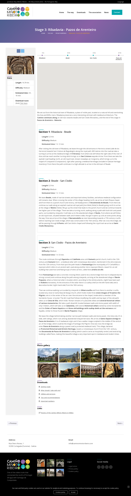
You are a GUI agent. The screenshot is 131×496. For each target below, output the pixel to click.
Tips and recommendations (50, 398)
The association (95, 12)
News (106, 12)
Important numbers (48, 401)
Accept (73, 492)
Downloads (81, 12)
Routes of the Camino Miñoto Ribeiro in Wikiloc (57, 413)
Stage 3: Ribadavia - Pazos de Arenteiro (65, 29)
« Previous (12, 423)
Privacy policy (73, 469)
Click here (23, 103)
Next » (120, 423)
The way (70, 12)
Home (61, 12)
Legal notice (73, 466)
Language (120, 2)
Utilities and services (48, 394)
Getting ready (46, 387)
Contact (117, 12)
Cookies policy (73, 471)
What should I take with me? (51, 390)
